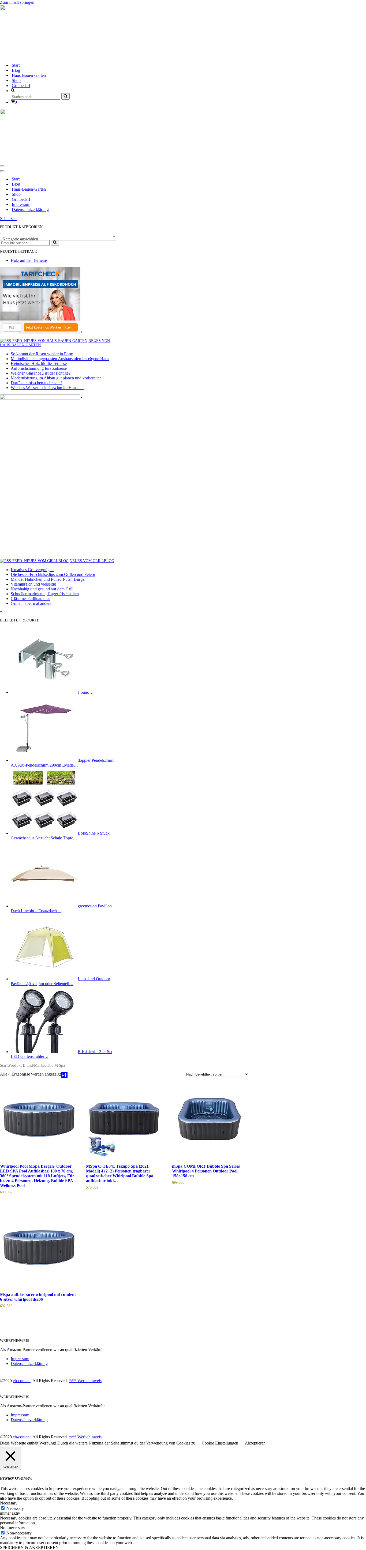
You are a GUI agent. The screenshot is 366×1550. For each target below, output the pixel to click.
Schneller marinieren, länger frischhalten (45, 593)
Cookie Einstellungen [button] (220, 1443)
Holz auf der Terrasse (29, 260)
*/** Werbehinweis (85, 1380)
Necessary (15, 1508)
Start (16, 65)
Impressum (21, 204)
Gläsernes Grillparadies (30, 598)
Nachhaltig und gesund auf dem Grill (42, 589)
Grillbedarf (21, 85)
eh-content (22, 1380)
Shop (16, 80)
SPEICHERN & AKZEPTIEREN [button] (29, 1547)
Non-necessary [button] (12, 1527)
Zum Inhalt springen (17, 2)
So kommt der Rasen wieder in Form (42, 354)
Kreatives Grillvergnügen (32, 569)
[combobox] (58, 236)
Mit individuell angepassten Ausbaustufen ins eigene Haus (60, 358)
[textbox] (58, 239)
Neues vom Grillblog (92, 561)
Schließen (8, 218)
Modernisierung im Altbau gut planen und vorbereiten (56, 378)
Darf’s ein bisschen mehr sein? (36, 382)
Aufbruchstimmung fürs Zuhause (39, 368)
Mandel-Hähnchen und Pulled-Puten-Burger (48, 579)
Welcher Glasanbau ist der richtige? (40, 373)
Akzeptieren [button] (255, 1443)
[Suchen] (65, 96)
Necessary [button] (8, 1503)
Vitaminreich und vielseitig (33, 584)
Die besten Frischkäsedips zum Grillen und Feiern (53, 574)
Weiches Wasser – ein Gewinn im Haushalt (47, 387)
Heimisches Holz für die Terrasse (39, 363)
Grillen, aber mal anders (31, 603)
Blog (16, 70)
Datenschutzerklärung (30, 209)
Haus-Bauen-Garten (29, 75)
